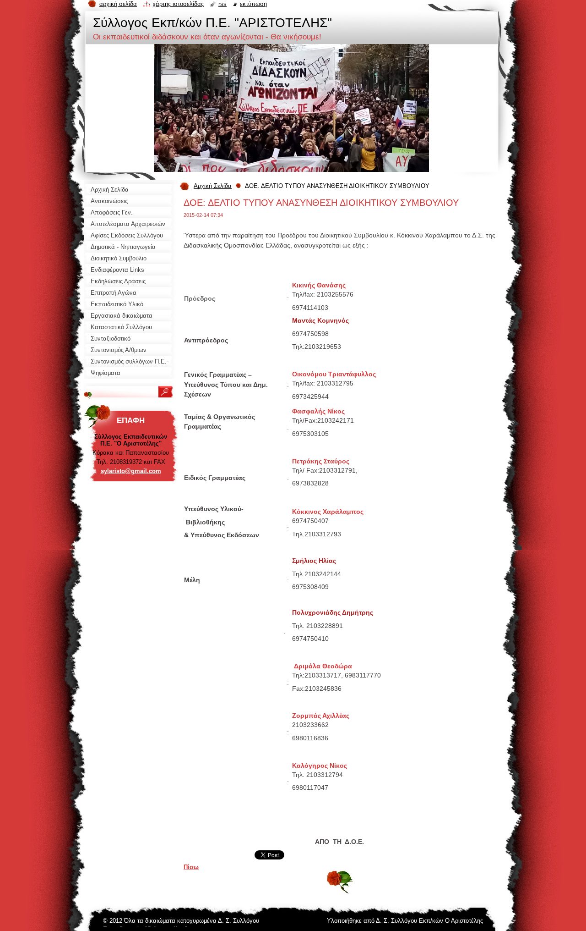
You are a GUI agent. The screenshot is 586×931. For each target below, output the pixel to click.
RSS (222, 3)
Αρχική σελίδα (118, 3)
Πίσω (191, 867)
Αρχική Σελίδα (213, 185)
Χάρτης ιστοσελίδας (178, 3)
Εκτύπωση (253, 3)
